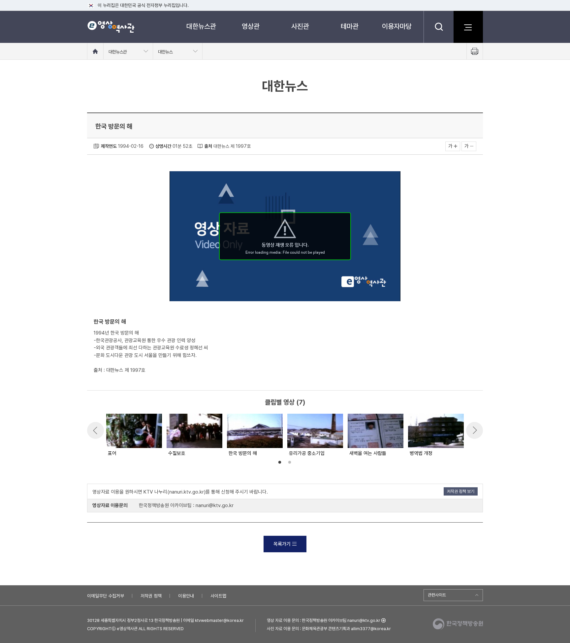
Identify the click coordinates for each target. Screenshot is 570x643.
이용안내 (186, 595)
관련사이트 (437, 595)
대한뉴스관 (201, 26)
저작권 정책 (151, 595)
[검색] (439, 27)
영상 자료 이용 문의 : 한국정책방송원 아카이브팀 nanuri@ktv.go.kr (323, 620)
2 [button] (289, 462)
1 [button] (279, 462)
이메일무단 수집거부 (105, 595)
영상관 (251, 26)
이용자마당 (397, 26)
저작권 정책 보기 (460, 491)
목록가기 (282, 544)
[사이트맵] (468, 27)
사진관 (300, 26)
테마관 (350, 26)
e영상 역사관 (110, 27)
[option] (134, 435)
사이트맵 (218, 595)
